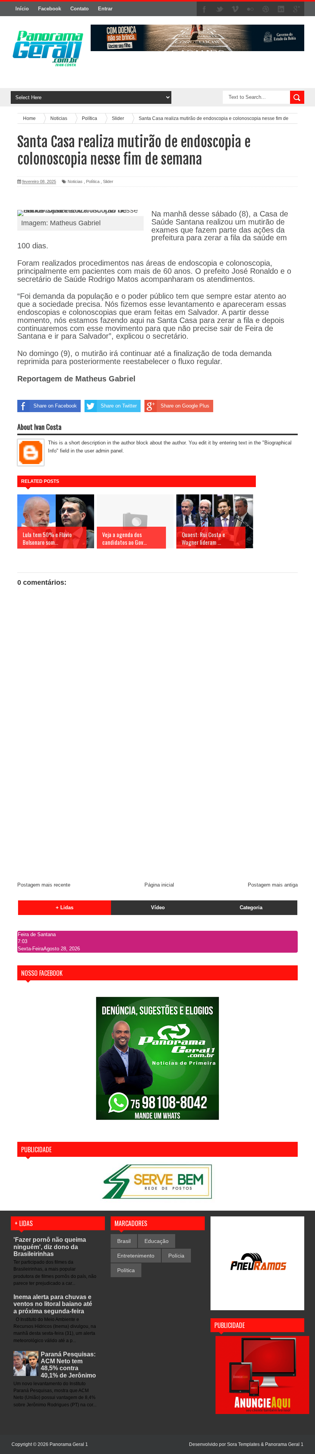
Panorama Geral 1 (284, 1444)
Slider (108, 181)
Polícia (176, 1256)
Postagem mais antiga (273, 885)
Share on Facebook (55, 406)
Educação (156, 1241)
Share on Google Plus (185, 406)
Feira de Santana (37, 934)
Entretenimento (135, 1256)
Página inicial (159, 885)
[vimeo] (235, 9)
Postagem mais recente (43, 885)
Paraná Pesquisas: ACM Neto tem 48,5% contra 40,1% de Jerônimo (68, 1365)
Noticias (75, 181)
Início (22, 9)
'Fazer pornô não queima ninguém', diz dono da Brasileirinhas (49, 1246)
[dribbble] (266, 9)
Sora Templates (243, 1444)
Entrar (105, 9)
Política (92, 181)
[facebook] (204, 9)
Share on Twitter (119, 406)
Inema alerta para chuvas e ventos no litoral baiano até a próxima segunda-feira (52, 1304)
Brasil (124, 1241)
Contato (79, 9)
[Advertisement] (157, 818)
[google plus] (296, 9)
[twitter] (219, 9)
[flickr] (250, 9)
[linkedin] (281, 9)
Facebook (49, 9)
